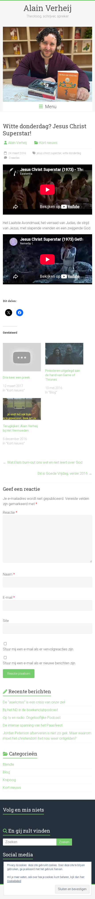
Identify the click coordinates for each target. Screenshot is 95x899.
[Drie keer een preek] (22, 357)
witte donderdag (72, 153)
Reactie (10, 512)
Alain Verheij (47, 8)
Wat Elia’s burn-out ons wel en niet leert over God (42, 462)
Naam (9, 574)
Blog (6, 772)
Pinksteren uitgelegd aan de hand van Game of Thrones (62, 375)
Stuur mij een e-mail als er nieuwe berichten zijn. (39, 663)
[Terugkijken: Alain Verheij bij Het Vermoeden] (22, 409)
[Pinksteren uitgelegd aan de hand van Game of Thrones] (64, 354)
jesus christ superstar (49, 153)
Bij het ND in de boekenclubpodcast (30, 710)
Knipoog (9, 780)
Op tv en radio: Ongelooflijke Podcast (32, 718)
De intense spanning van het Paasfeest (33, 725)
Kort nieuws (48, 143)
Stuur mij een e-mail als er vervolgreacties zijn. (38, 649)
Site (6, 621)
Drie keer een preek (16, 377)
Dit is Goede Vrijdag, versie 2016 (65, 473)
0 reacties (14, 157)
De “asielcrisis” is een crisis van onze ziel (34, 702)
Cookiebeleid (14, 881)
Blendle (8, 764)
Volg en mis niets (23, 809)
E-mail (9, 597)
